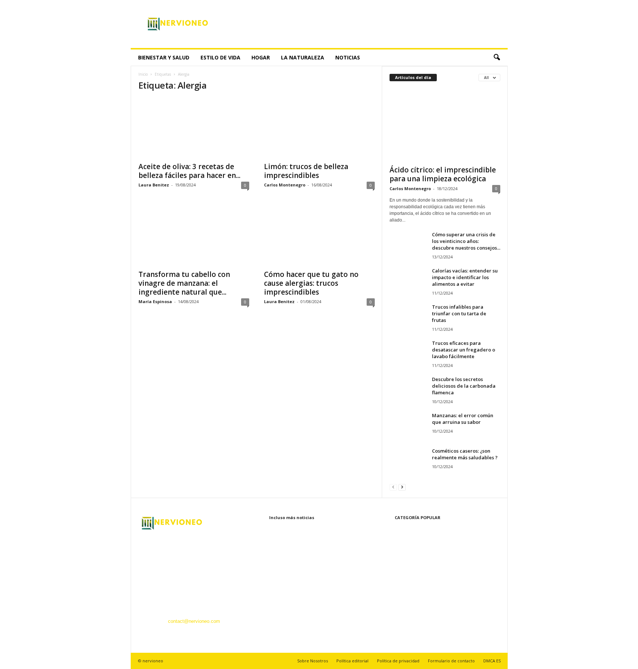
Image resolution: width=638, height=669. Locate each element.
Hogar (260, 57)
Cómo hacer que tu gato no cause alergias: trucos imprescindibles (311, 283)
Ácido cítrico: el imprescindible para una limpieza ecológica (443, 174)
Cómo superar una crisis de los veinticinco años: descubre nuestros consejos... (466, 241)
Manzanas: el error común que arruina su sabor (462, 418)
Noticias (347, 57)
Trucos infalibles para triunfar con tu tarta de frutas (459, 313)
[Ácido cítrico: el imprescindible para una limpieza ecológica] (445, 125)
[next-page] (402, 487)
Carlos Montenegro (284, 185)
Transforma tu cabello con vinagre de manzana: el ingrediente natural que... (184, 283)
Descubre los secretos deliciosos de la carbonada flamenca (463, 386)
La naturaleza (302, 57)
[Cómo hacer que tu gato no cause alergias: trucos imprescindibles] (319, 235)
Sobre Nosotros (312, 660)
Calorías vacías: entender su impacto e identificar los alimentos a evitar (465, 277)
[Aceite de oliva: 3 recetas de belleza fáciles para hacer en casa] (193, 128)
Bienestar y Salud (163, 57)
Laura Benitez (153, 185)
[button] (496, 57)
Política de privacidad (398, 660)
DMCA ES (492, 660)
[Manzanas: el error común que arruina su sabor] (408, 426)
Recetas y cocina (407, 596)
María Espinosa (155, 301)
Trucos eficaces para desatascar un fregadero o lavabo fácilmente (463, 350)
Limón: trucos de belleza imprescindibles (306, 171)
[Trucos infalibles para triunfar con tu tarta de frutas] (408, 317)
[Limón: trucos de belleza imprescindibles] (319, 128)
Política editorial (352, 660)
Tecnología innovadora (413, 585)
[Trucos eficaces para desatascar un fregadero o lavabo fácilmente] (408, 353)
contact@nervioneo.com (194, 621)
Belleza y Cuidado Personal (418, 563)
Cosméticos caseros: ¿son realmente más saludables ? (465, 454)
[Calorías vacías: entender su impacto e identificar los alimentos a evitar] (408, 281)
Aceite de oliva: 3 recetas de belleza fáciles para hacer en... (189, 171)
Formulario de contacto (451, 660)
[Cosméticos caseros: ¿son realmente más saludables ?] (408, 461)
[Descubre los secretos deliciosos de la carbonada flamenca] (408, 390)
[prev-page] (393, 487)
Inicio (143, 74)
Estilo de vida (220, 57)
